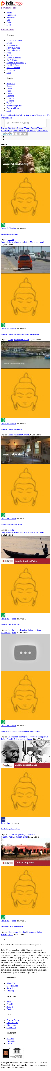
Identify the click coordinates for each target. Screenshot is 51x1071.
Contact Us (11, 1027)
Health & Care (13, 65)
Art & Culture (12, 60)
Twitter (10, 1043)
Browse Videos (7, 29)
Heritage (10, 96)
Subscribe (11, 988)
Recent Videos (7, 115)
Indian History (26, 739)
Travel (9, 103)
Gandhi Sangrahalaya (7, 240)
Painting (10, 1009)
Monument (18, 242)
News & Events (13, 48)
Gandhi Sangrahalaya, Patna (10, 829)
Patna (26, 242)
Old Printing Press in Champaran (12, 926)
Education (11, 70)
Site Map (10, 991)
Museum (18, 837)
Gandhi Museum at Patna (9, 234)
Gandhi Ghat (13, 630)
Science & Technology (16, 62)
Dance (9, 88)
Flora (9, 53)
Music (9, 43)
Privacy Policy (13, 1020)
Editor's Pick (19, 115)
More (9, 25)
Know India (31, 115)
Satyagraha (23, 737)
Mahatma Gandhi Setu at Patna (11, 429)
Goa (8, 20)
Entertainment (12, 45)
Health (9, 93)
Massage (10, 101)
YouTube (10, 1038)
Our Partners (6, 118)
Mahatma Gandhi (37, 242)
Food (9, 91)
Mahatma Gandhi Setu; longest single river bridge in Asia (20, 334)
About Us (45, 115)
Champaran (13, 737)
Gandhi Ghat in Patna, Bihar (10, 624)
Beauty (10, 86)
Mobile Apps (12, 986)
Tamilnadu (11, 15)
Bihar (14, 632)
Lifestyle (10, 98)
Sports (9, 55)
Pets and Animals (14, 50)
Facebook (11, 1041)
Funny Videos (13, 108)
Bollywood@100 (14, 106)
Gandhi (10, 739)
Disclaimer (11, 1025)
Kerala (9, 12)
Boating (23, 630)
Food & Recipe (13, 67)
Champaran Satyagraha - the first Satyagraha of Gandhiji (20, 731)
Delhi (9, 22)
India (9, 1002)
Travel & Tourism (14, 40)
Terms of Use (12, 1022)
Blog (38, 115)
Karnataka (11, 17)
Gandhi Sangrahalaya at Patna (11, 524)
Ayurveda (11, 83)
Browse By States (8, 8)
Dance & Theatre (14, 58)
